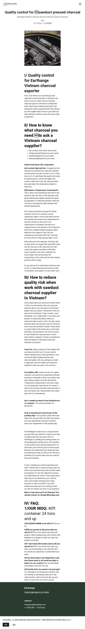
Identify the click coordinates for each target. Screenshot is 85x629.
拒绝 (14, 625)
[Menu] (80, 4)
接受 (5, 625)
